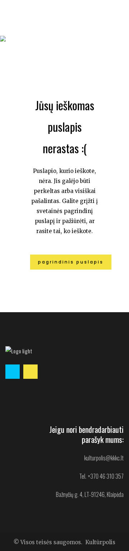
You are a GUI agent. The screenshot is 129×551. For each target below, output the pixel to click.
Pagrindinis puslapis (71, 262)
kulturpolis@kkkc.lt (104, 458)
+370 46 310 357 (106, 476)
